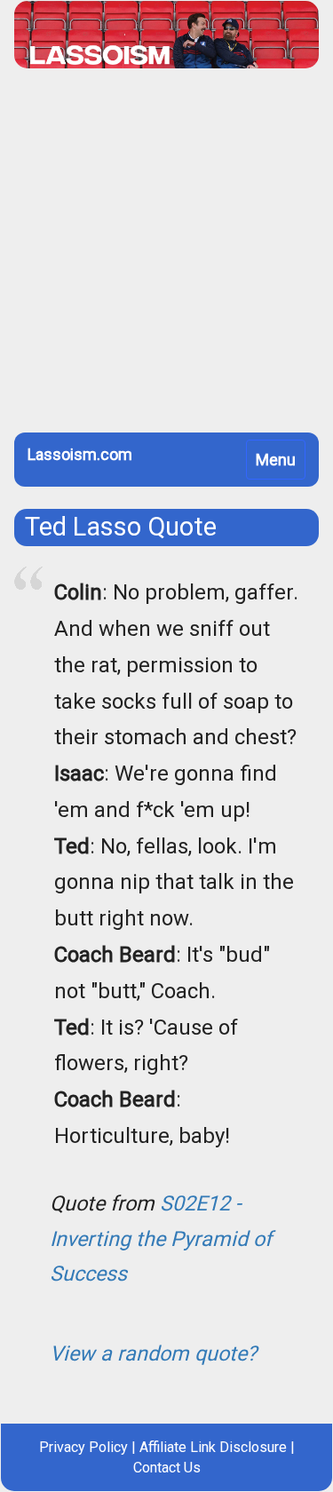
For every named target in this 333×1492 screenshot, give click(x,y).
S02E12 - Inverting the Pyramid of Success (161, 1239)
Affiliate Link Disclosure (213, 1447)
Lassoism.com (80, 454)
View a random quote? (153, 1353)
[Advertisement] (166, 257)
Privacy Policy (83, 1447)
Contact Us (167, 1467)
